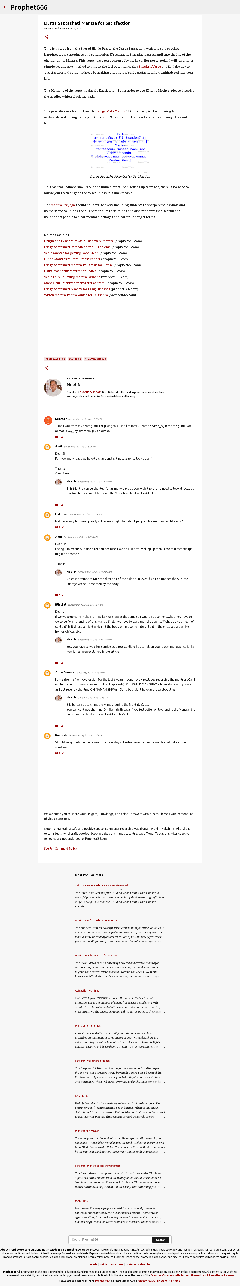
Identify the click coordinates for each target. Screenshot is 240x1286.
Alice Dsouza (64, 672)
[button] (46, 37)
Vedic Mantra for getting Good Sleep (71, 253)
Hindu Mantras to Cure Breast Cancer (72, 259)
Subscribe (144, 1264)
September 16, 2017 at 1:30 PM (85, 735)
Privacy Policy (146, 1280)
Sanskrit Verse (150, 66)
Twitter (104, 1264)
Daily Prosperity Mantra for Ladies (70, 271)
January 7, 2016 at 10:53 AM (93, 697)
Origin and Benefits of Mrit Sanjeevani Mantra (79, 241)
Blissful (60, 604)
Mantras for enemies (87, 1025)
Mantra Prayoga (63, 205)
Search (160, 1239)
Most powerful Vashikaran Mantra (96, 920)
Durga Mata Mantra (111, 111)
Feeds (93, 1264)
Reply (59, 436)
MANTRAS (75, 359)
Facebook (117, 1264)
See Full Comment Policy (60, 848)
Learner (61, 418)
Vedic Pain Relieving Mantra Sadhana (72, 277)
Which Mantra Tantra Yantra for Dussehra (76, 295)
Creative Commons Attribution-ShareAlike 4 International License (192, 1275)
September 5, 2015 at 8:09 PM (80, 446)
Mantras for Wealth (87, 1130)
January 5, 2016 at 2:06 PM (90, 672)
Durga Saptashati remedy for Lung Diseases (77, 289)
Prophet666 (28, 7)
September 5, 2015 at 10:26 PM (95, 481)
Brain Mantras (55, 359)
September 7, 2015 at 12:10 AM (81, 537)
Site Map (174, 1280)
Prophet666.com (90, 392)
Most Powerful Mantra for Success (96, 955)
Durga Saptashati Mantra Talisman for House (78, 265)
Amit (58, 446)
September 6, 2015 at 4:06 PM (86, 514)
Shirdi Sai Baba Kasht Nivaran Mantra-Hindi (101, 885)
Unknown (61, 514)
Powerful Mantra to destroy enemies (97, 1165)
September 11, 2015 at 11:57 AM (85, 604)
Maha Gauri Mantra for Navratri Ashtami (75, 283)
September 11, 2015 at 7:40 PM (95, 639)
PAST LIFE (81, 1095)
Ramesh (61, 735)
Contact (162, 1280)
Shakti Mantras (95, 359)
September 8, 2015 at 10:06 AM (95, 572)
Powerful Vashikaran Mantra (93, 1060)
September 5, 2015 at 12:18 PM (85, 419)
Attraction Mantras (87, 990)
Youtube (130, 1264)
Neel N (71, 481)
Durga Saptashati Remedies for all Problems (77, 247)
